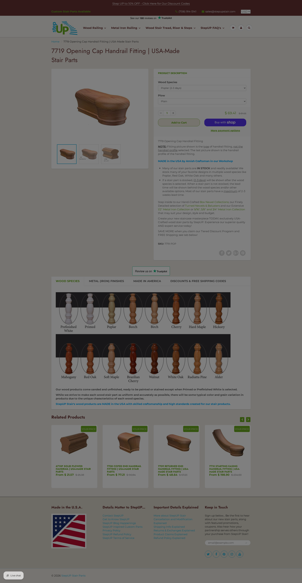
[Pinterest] (115, 198)
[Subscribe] (130, 187)
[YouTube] (132, 198)
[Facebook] (107, 198)
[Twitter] (98, 198)
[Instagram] (124, 198)
